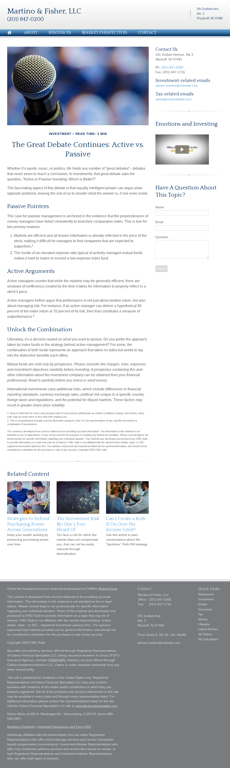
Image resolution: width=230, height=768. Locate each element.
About (31, 33)
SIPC (62, 660)
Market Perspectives (104, 33)
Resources (60, 33)
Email (159, 222)
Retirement (206, 594)
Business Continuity (21, 727)
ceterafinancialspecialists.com (96, 706)
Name (159, 207)
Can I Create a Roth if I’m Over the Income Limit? (126, 524)
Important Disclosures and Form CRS (64, 727)
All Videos (205, 634)
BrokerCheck (108, 588)
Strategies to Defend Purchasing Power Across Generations (28, 524)
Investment (206, 599)
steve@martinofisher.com (173, 99)
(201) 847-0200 (172, 67)
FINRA (53, 660)
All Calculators (208, 639)
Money (203, 619)
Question (161, 237)
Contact (147, 33)
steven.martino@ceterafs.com (176, 85)
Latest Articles (208, 629)
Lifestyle (204, 624)
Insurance (205, 609)
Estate (202, 604)
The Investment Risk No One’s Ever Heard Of (78, 524)
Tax (200, 614)
